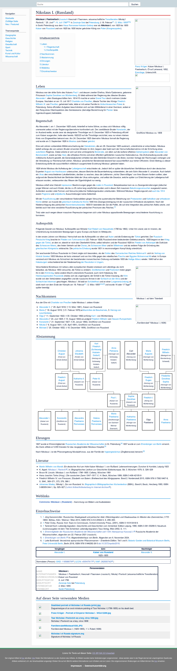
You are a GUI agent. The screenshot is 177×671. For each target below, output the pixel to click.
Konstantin (121, 129)
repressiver (67, 184)
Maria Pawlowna (113, 415)
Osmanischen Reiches (125, 253)
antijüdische (60, 193)
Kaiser (39, 28)
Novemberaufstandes (75, 204)
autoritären (40, 151)
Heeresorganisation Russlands (50, 275)
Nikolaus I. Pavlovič (57, 469)
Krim (125, 275)
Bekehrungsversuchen (140, 188)
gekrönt (91, 141)
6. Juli (59, 22)
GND (58, 561)
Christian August (62, 352)
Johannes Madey (47, 484)
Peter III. (96, 378)
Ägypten (133, 256)
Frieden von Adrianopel (145, 242)
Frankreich (114, 269)
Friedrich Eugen (148, 378)
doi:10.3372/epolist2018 (108, 543)
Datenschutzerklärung (95, 665)
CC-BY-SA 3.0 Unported (103, 653)
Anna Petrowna (114, 349)
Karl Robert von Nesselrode (100, 228)
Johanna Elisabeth (79, 352)
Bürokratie (99, 151)
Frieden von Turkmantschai (73, 239)
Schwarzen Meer (98, 245)
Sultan (108, 253)
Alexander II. (45, 306)
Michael (42, 327)
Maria (41, 309)
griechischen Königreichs (47, 248)
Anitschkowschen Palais (111, 104)
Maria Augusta (148, 352)
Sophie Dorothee (131, 397)
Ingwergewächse (112, 451)
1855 (125, 22)
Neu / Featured (12, 24)
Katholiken (151, 198)
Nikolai (42, 324)
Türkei (137, 236)
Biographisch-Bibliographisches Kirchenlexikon (106, 484)
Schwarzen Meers (48, 245)
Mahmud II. (141, 253)
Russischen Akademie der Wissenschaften (85, 443)
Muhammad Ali (144, 256)
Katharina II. (79, 378)
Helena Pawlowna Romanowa (96, 420)
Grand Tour (101, 98)
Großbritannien (98, 269)
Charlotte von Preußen (82, 101)
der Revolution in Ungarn (92, 261)
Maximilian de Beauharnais (95, 309)
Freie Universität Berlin (53, 543)
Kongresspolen (114, 28)
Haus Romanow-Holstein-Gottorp (78, 25)
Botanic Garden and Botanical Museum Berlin (148, 540)
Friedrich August (62, 378)
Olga (41, 315)
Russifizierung (49, 198)
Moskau (72, 141)
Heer (64, 154)
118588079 (67, 561)
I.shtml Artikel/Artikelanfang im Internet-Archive (87, 487)
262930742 (106, 561)
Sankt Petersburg (66, 588)
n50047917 (87, 561)
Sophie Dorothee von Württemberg (61, 95)
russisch (64, 19)
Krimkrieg (49, 272)
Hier (33, 658)
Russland (50, 28)
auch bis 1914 (158, 190)
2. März (119, 22)
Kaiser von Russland (103, 552)
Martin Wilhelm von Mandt (51, 466)
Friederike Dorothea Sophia (165, 378)
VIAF (97, 561)
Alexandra (43, 318)
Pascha (121, 256)
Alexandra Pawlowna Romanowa (79, 420)
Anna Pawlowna (166, 421)
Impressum (76, 665)
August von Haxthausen (55, 171)
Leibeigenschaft (79, 168)
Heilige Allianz (134, 259)
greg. (68, 22)
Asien (111, 236)
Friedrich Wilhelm (99, 318)
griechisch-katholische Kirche (75, 201)
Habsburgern (42, 261)
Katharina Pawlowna (131, 418)
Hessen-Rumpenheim (122, 318)
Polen (103, 28)
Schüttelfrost (93, 281)
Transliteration (111, 19)
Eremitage (139, 72)
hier (23, 658)
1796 (64, 22)
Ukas (41, 174)
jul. (54, 22)
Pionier (109, 109)
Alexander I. (41, 98)
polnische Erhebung (82, 248)
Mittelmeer (118, 245)
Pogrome (46, 193)
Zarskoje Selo (79, 22)
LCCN (78, 561)
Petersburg (94, 22)
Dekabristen (89, 145)
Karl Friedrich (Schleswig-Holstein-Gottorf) (96, 349)
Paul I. (76, 92)
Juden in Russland (104, 184)
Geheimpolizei (142, 151)
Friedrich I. (148, 397)
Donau (84, 245)
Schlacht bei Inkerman (46, 281)
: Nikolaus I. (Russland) (55, 501)
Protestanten (136, 198)
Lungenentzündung (119, 281)
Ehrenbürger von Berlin (151, 443)
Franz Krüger (141, 66)
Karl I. (94, 315)
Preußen (54, 104)
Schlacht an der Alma (110, 278)
